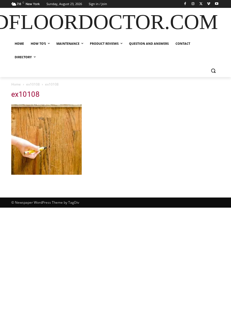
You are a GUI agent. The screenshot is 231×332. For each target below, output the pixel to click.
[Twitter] (201, 4)
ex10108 (33, 84)
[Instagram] (193, 4)
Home (16, 84)
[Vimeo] (208, 4)
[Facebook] (185, 4)
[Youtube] (216, 4)
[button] (213, 70)
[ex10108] (46, 173)
